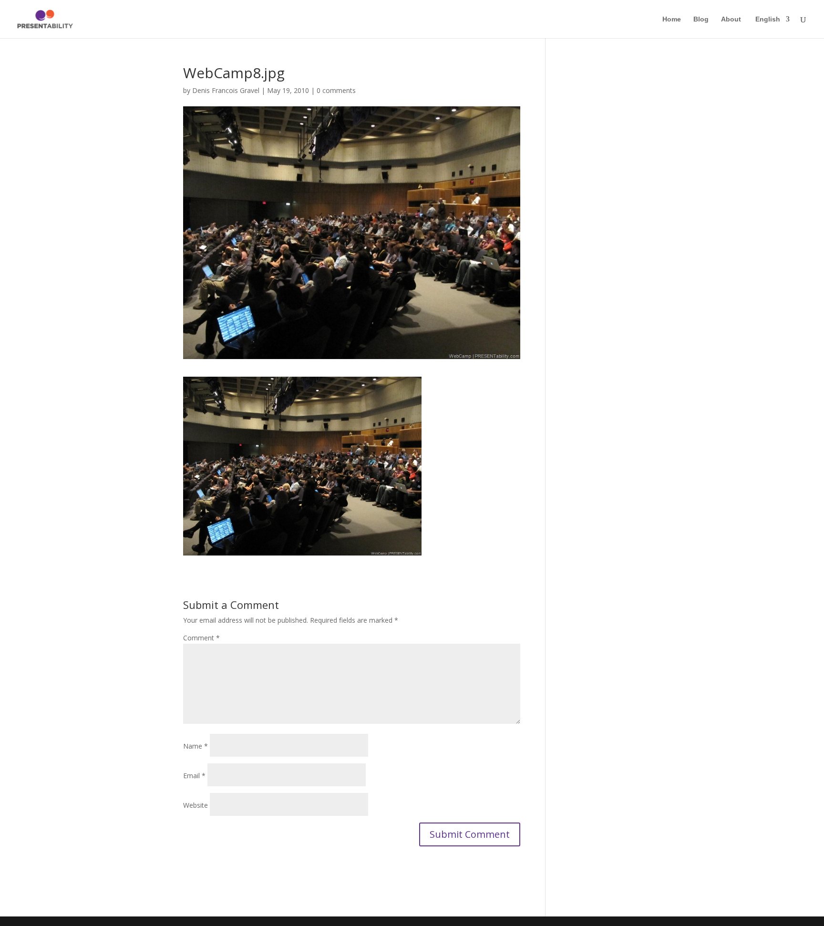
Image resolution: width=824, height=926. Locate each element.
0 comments (336, 90)
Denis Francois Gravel (225, 90)
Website (195, 805)
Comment (201, 637)
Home (671, 19)
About (731, 19)
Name (195, 746)
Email (194, 775)
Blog (701, 19)
